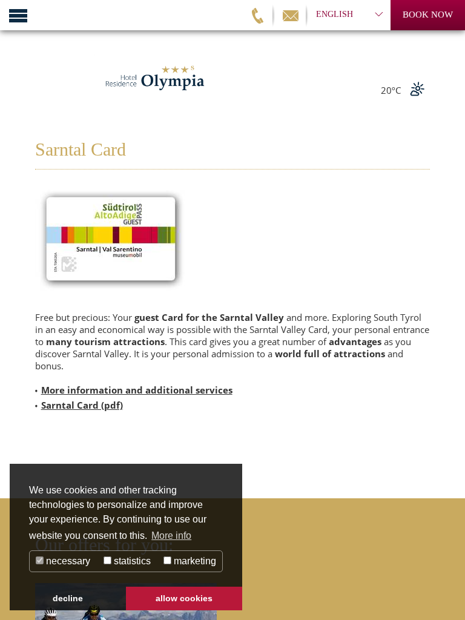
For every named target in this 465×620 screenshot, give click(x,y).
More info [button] (171, 535)
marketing (193, 561)
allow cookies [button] (184, 598)
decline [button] (68, 598)
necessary (67, 561)
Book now (428, 14)
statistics (131, 561)
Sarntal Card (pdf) (82, 405)
